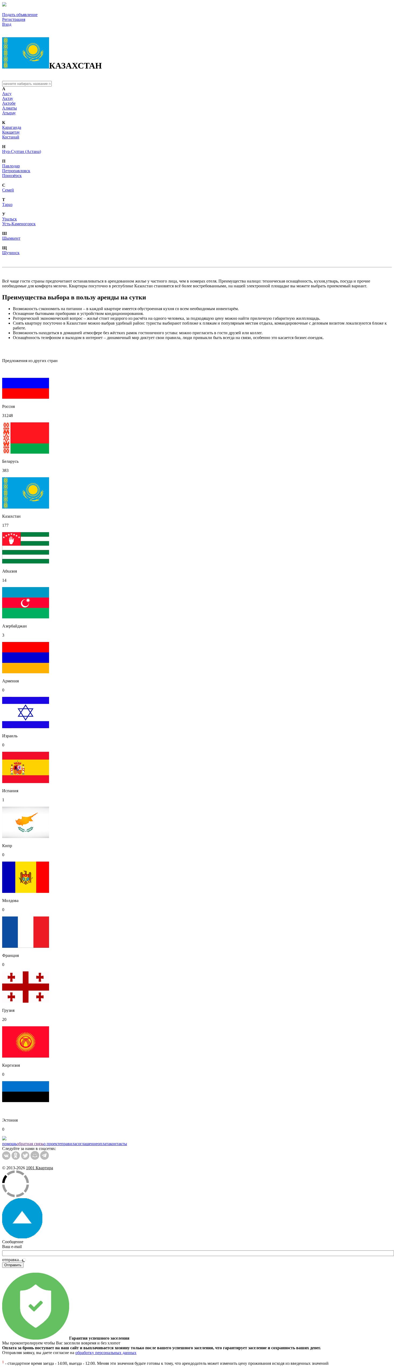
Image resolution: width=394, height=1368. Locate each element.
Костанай (10, 137)
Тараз (7, 204)
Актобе (9, 103)
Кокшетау (11, 132)
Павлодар (11, 166)
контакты (118, 1143)
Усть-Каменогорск (19, 223)
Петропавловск (16, 170)
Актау (7, 98)
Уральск (9, 219)
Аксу (7, 93)
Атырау (9, 113)
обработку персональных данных (105, 1352)
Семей (8, 190)
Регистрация (13, 19)
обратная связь (30, 1143)
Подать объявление (20, 14)
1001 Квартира (39, 1168)
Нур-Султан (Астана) (21, 151)
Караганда (11, 127)
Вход (6, 24)
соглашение (87, 1143)
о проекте (52, 1143)
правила (68, 1143)
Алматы (9, 108)
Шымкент (11, 238)
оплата (104, 1143)
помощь (9, 1143)
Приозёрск (12, 175)
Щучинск (11, 252)
